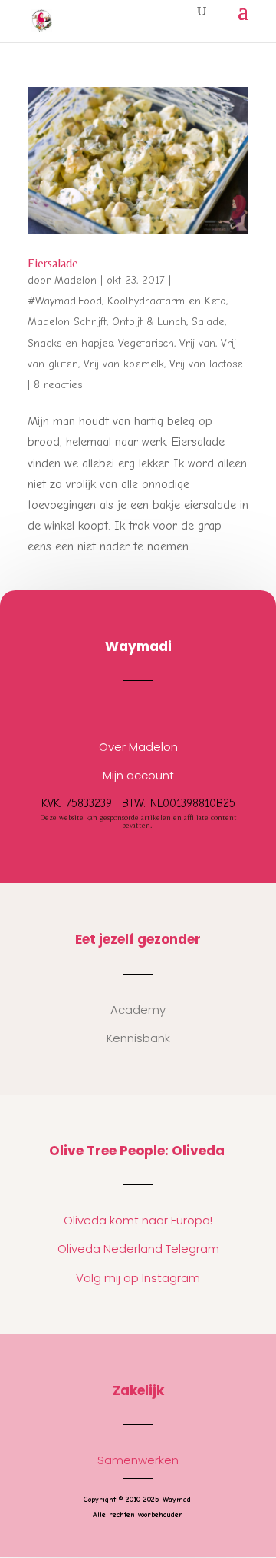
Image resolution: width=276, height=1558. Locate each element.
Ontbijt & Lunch (149, 321)
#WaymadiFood (65, 300)
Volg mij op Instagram (138, 1278)
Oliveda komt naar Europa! (138, 1220)
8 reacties (58, 384)
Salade (208, 321)
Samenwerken (138, 1460)
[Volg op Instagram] (122, 710)
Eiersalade (53, 263)
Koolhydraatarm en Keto (166, 300)
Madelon (75, 280)
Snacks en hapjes (70, 343)
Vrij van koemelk (124, 363)
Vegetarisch (146, 343)
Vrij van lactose (206, 363)
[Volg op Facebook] (153, 710)
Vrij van (197, 343)
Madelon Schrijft (67, 321)
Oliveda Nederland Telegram (138, 1249)
